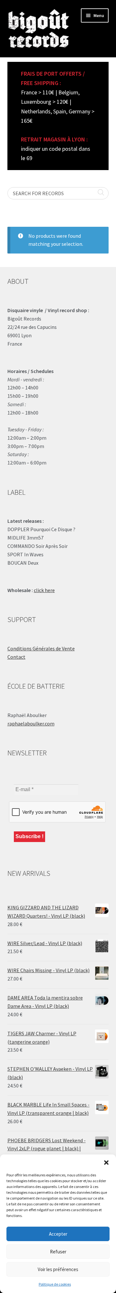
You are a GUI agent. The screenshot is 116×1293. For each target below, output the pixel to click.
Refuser (58, 1252)
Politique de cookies (55, 1284)
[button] (106, 1162)
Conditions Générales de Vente (41, 648)
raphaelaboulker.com (30, 723)
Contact (16, 657)
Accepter (58, 1234)
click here (44, 590)
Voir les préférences (58, 1269)
